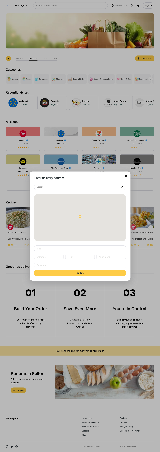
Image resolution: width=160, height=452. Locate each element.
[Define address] (122, 187)
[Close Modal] (126, 176)
